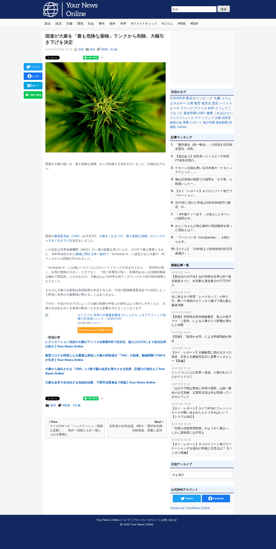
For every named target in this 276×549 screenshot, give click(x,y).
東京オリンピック (199, 98)
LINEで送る (35, 94)
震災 (215, 103)
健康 (209, 113)
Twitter (182, 127)
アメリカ (200, 108)
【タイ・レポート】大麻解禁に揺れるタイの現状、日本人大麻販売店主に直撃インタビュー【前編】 (201, 354)
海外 (112, 23)
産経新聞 (222, 122)
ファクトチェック (145, 23)
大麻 (114, 49)
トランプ (208, 118)
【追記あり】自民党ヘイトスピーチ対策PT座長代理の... (202, 158)
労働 (69, 23)
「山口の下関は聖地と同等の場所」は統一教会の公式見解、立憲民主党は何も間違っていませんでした (201, 390)
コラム (168, 23)
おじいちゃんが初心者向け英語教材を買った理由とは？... (203, 228)
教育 (197, 103)
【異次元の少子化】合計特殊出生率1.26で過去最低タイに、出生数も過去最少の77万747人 (201, 279)
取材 (195, 23)
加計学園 (209, 122)
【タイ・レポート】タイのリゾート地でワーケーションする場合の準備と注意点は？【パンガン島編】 (201, 446)
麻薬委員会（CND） (68, 236)
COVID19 (177, 98)
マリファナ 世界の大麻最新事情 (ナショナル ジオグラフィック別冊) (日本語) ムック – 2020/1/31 (122, 316)
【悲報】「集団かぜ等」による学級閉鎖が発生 (201, 337)
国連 (105, 49)
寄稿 (182, 23)
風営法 (206, 103)
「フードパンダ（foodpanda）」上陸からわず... (202, 239)
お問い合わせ (169, 519)
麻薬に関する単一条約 (91, 254)
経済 (58, 23)
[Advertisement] (106, 200)
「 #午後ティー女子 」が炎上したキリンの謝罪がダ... (202, 216)
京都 (218, 118)
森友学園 (190, 113)
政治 (48, 23)
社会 (91, 23)
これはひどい (223, 113)
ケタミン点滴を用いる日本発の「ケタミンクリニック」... (203, 170)
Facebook (218, 498)
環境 (80, 23)
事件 (102, 23)
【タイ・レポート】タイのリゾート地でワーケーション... (203, 193)
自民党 (226, 118)
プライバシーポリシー (145, 519)
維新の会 (176, 122)
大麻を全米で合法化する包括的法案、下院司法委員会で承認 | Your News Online (100, 382)
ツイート (35, 66)
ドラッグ (186, 108)
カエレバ (97, 322)
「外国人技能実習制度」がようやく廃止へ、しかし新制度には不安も (201, 428)
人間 (190, 103)
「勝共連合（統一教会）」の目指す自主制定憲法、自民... (203, 147)
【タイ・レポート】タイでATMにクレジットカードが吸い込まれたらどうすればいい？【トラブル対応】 (201, 410)
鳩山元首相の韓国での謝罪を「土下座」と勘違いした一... (203, 181)
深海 (81, 49)
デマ (198, 118)
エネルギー (178, 103)
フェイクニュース (182, 118)
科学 (123, 23)
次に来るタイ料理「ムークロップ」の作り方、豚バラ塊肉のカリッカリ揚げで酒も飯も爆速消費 (201, 299)
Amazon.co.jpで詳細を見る (95, 329)
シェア (35, 76)
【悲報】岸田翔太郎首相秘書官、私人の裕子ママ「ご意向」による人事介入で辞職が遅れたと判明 (201, 319)
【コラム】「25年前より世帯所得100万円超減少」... (203, 251)
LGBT (201, 113)
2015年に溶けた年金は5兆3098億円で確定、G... (203, 205)
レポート (196, 122)
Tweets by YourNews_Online (190, 508)
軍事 (186, 122)
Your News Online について (113, 519)
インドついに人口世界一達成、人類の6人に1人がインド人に (201, 373)
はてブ (35, 85)
